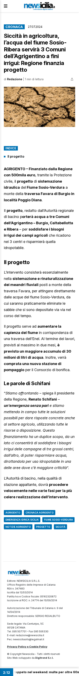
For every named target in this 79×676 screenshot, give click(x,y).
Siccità (60, 526)
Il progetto (15, 156)
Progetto (43, 526)
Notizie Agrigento (18, 526)
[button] (39, 107)
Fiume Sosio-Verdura (58, 519)
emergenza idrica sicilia (22, 519)
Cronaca (14, 27)
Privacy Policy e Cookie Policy (27, 646)
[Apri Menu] (5, 6)
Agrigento (12, 512)
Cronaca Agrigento (40, 512)
